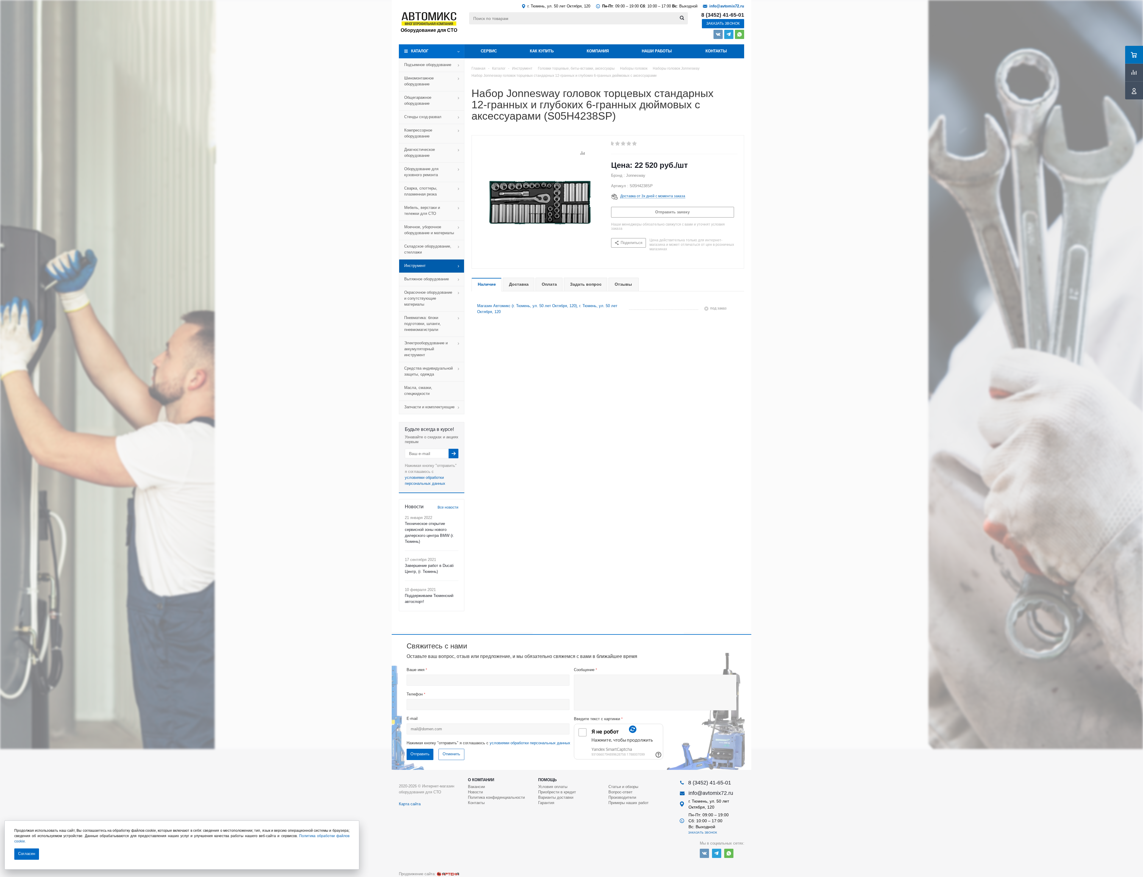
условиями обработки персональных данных (530, 743)
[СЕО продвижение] (448, 874)
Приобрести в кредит (557, 792)
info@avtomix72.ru (726, 6)
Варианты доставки (555, 797)
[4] (629, 143)
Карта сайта (410, 804)
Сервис (489, 51)
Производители (622, 797)
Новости (475, 792)
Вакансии (476, 786)
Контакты (716, 51)
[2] (618, 143)
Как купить (542, 51)
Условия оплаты (552, 786)
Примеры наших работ (628, 803)
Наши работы (657, 51)
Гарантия (546, 803)
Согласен (26, 853)
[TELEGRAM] (728, 34)
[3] (623, 143)
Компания (598, 51)
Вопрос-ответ (620, 792)
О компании (481, 780)
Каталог (419, 51)
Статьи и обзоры (623, 786)
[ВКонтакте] (718, 34)
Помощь (547, 780)
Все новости (448, 507)
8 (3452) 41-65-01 (722, 15)
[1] (612, 143)
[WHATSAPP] (739, 34)
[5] (635, 143)
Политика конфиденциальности (496, 797)
